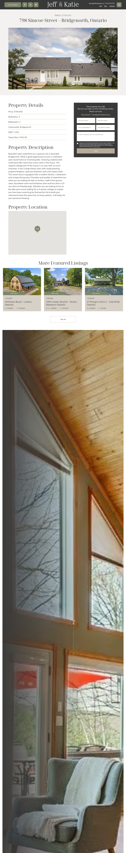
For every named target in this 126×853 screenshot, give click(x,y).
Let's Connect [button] (13, 5)
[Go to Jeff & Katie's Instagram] (30, 4)
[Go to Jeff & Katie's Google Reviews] (36, 4)
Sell (100, 6)
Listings (112, 6)
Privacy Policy (96, 146)
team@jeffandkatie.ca (101, 115)
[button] (119, 4)
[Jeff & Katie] (63, 4)
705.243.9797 (85, 115)
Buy (105, 6)
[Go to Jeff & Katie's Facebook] (24, 4)
